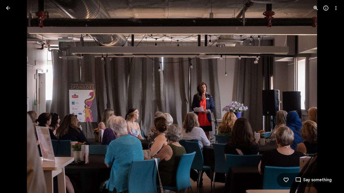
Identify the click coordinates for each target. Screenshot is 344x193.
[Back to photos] (8, 8)
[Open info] (326, 8)
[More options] (336, 8)
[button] (14, 96)
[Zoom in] (316, 8)
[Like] (286, 180)
